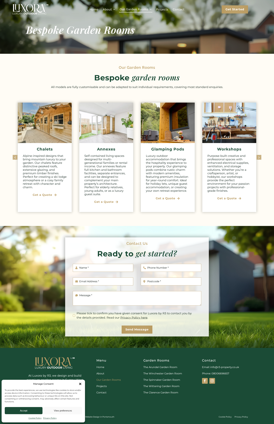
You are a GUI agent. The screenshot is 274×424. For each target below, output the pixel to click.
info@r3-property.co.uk (224, 367)
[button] (80, 383)
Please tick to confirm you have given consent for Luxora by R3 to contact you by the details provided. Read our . (134, 315)
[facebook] (205, 381)
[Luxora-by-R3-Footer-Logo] (55, 357)
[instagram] (212, 381)
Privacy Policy (50, 418)
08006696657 (220, 373)
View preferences (63, 410)
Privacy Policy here (133, 317)
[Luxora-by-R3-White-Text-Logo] (30, 4)
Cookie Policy (35, 418)
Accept (23, 410)
